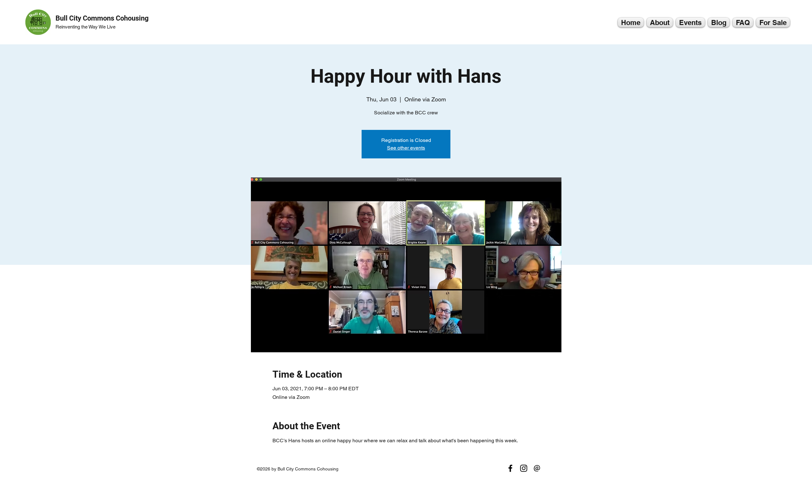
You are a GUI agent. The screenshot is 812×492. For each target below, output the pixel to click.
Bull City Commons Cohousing (102, 18)
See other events (406, 148)
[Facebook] (510, 468)
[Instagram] (523, 468)
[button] (659, 22)
